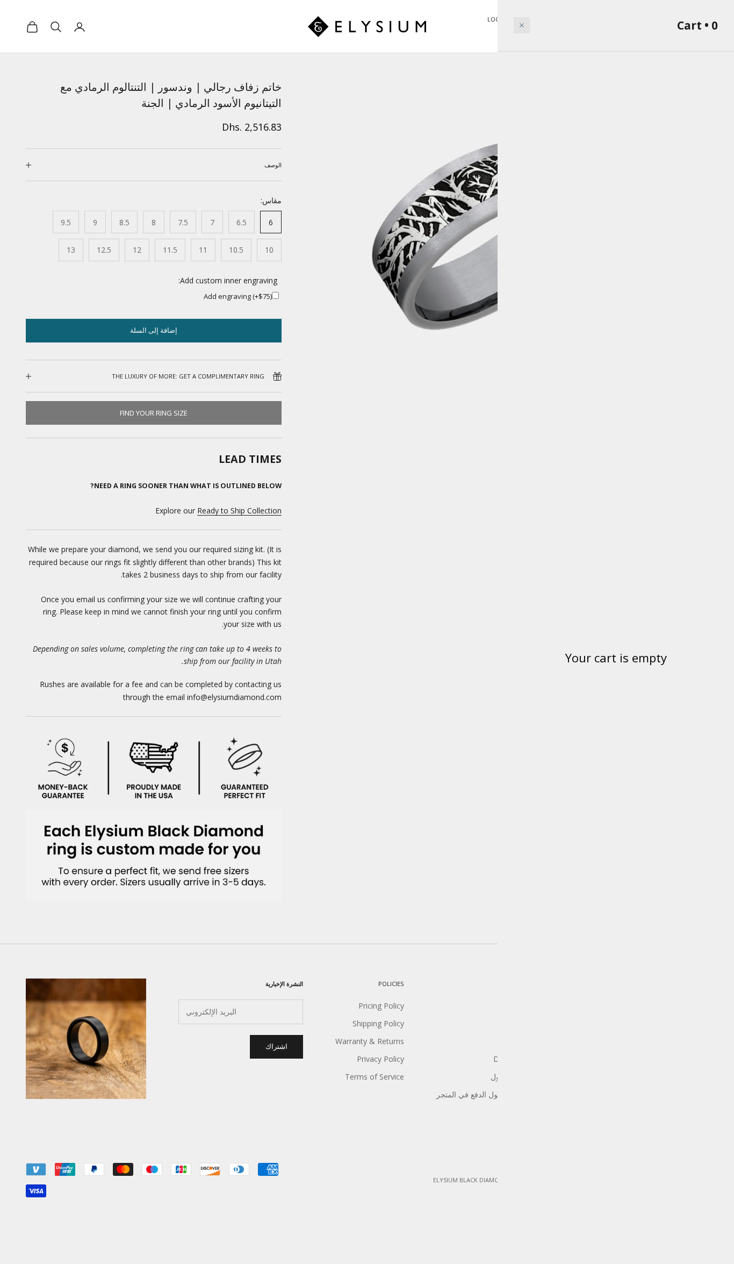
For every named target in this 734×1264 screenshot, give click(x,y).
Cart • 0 (697, 25)
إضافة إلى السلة (153, 330)
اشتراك (276, 1046)
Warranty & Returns (369, 1041)
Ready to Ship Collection (239, 510)
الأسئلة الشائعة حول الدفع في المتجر (494, 1094)
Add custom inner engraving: (227, 280)
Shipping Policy (378, 1023)
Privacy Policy (380, 1059)
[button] (522, 25)
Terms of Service (374, 1077)
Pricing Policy (381, 1006)
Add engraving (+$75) (238, 296)
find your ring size (154, 413)
